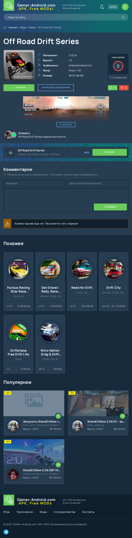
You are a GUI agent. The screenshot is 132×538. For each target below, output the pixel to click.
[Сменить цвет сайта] (102, 6)
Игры (23, 27)
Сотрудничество (64, 512)
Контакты (88, 512)
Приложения (25, 512)
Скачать (21, 87)
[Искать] (123, 17)
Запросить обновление (56, 87)
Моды (43, 512)
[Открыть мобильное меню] (125, 6)
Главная (13, 27)
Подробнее (66, 124)
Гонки (32, 27)
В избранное (120, 77)
